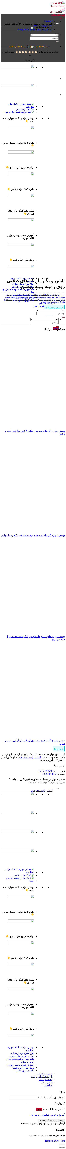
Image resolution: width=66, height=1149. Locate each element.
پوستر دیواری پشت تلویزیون (39, 297)
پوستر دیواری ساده (19, 297)
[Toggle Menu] (57, 23)
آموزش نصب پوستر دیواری (20, 1064)
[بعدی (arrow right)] (60, 1147)
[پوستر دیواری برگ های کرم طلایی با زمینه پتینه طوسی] (51, 94)
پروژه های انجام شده (23, 1067)
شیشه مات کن (44, 1073)
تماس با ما (46, 1082)
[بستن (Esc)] (63, 1144)
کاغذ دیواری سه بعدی (29, 757)
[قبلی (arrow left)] (63, 1147)
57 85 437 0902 (49, 774)
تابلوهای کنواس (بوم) (43, 306)
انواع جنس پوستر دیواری (22, 1056)
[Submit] (57, 326)
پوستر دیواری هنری (45, 299)
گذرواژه (60, 1103)
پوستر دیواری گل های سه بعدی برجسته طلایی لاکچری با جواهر (33, 535)
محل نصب (46, 302)
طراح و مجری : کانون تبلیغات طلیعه (46, 782)
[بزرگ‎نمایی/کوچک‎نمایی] (60, 1144)
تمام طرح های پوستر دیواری (24, 299)
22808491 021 (46, 771)
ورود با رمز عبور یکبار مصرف (51, 1120)
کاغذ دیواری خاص (25, 1070)
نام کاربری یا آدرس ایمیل (51, 1097)
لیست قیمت (45, 1079)
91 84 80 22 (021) (38, 46)
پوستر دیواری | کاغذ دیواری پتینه (46, 294)
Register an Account (55, 1140)
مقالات (48, 1085)
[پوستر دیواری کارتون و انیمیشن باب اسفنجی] (51, 78)
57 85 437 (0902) (17, 46)
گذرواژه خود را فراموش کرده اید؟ (47, 1114)
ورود (39, 1109)
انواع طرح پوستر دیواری (22, 1053)
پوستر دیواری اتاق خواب (22, 294)
